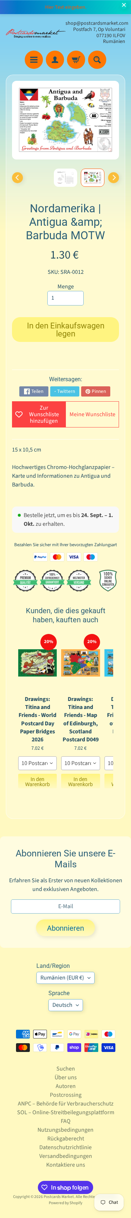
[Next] (113, 177)
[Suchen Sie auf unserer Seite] (97, 60)
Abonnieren (65, 928)
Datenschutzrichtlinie (65, 1147)
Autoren (66, 1086)
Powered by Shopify (65, 1203)
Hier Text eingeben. (65, 7)
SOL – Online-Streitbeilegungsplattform (65, 1112)
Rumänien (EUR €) (62, 978)
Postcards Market (59, 1196)
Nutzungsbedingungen (65, 1130)
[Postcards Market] (36, 32)
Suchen (65, 1069)
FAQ (66, 1121)
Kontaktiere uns (65, 1165)
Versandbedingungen (65, 1156)
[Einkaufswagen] (76, 60)
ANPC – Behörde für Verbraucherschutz (66, 1104)
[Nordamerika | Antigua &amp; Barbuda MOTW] (92, 178)
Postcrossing (66, 1095)
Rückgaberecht (65, 1139)
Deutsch (62, 1005)
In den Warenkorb (37, 781)
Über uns (66, 1077)
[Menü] (34, 60)
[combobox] (37, 763)
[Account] (55, 60)
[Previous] (17, 177)
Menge (65, 287)
